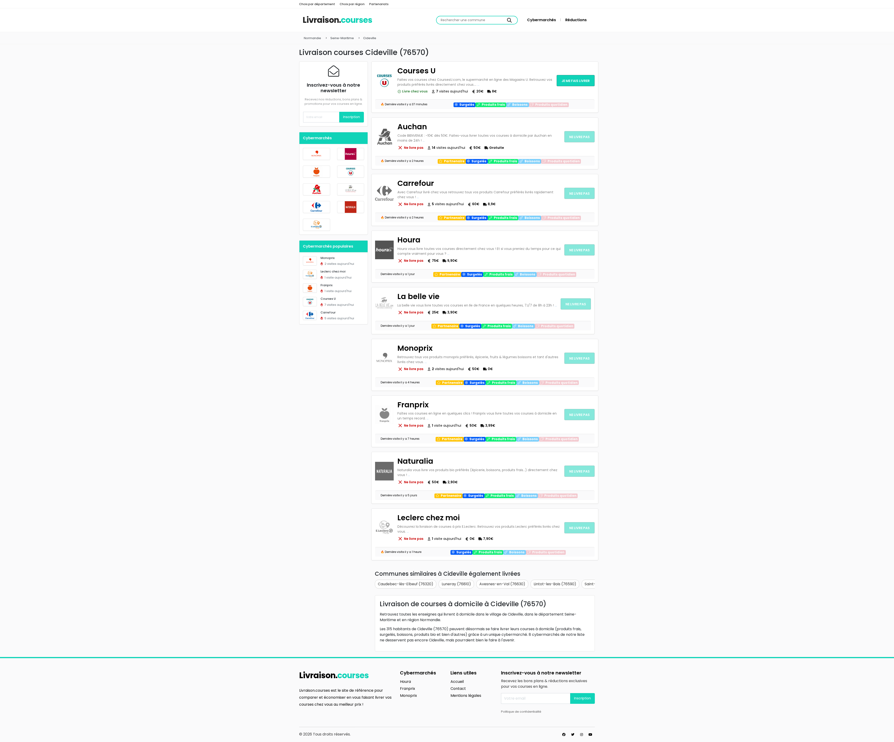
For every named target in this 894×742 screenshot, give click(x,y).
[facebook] (564, 734)
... (478, 84)
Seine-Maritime (342, 38)
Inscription (351, 117)
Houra (408, 240)
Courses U (328, 299)
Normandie (312, 38)
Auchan (412, 126)
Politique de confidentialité (521, 712)
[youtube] (590, 734)
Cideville (369, 38)
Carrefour (328, 312)
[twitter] (572, 734)
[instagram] (581, 734)
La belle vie (418, 296)
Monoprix (328, 258)
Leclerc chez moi (333, 271)
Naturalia (415, 461)
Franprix (326, 285)
